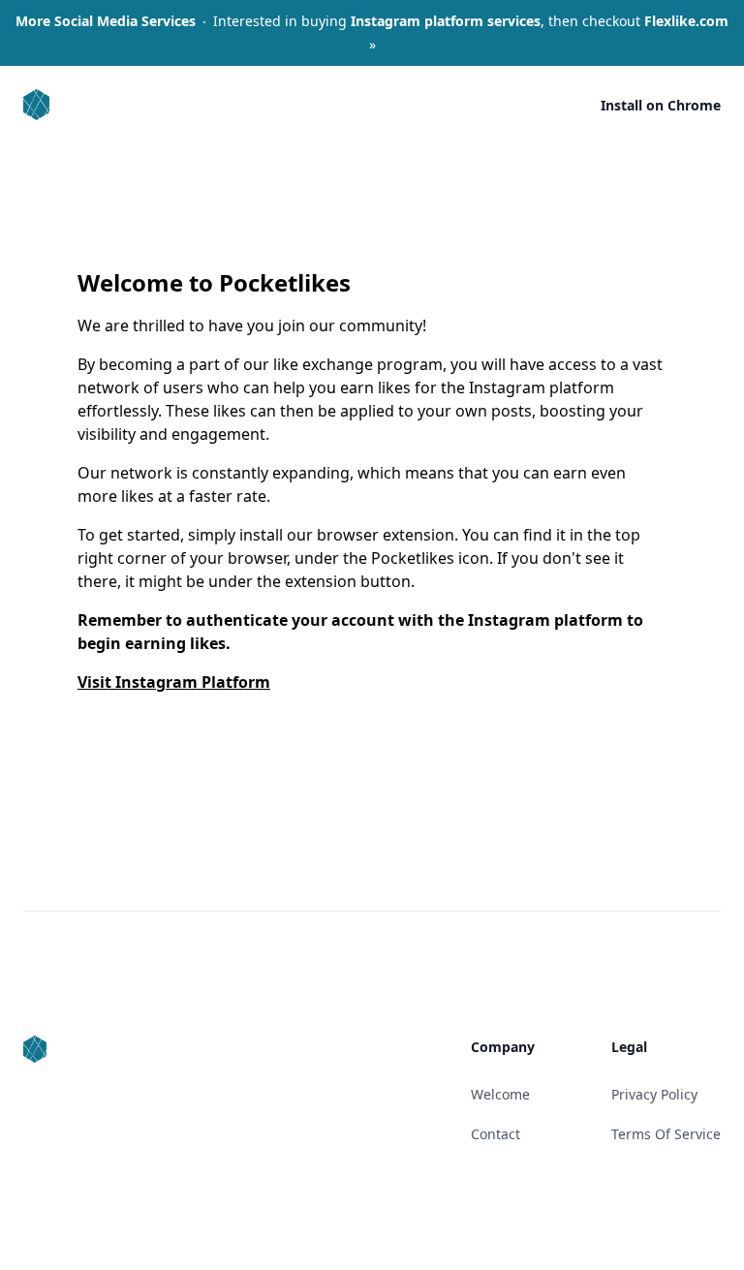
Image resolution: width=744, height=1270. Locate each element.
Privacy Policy (654, 1094)
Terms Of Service (666, 1134)
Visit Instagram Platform (174, 682)
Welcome (500, 1094)
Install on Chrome (661, 105)
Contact (495, 1134)
